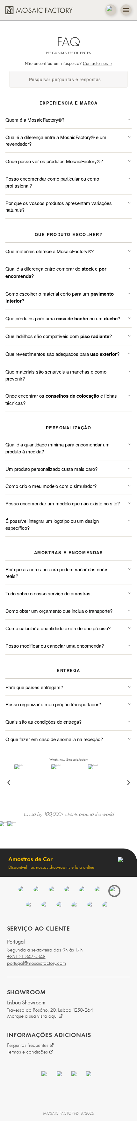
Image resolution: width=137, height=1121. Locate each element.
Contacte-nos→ (97, 63)
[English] (22, 891)
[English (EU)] (61, 906)
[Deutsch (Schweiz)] (76, 906)
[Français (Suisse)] (91, 906)
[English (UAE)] (45, 906)
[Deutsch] (68, 891)
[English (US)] (30, 906)
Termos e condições (27, 1052)
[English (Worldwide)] (107, 906)
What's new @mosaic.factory (68, 760)
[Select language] (110, 10)
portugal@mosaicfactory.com (36, 963)
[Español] (38, 891)
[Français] (53, 891)
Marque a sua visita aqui (32, 1016)
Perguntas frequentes (27, 1045)
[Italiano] (99, 891)
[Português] (114, 891)
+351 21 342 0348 (26, 956)
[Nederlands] (84, 891)
